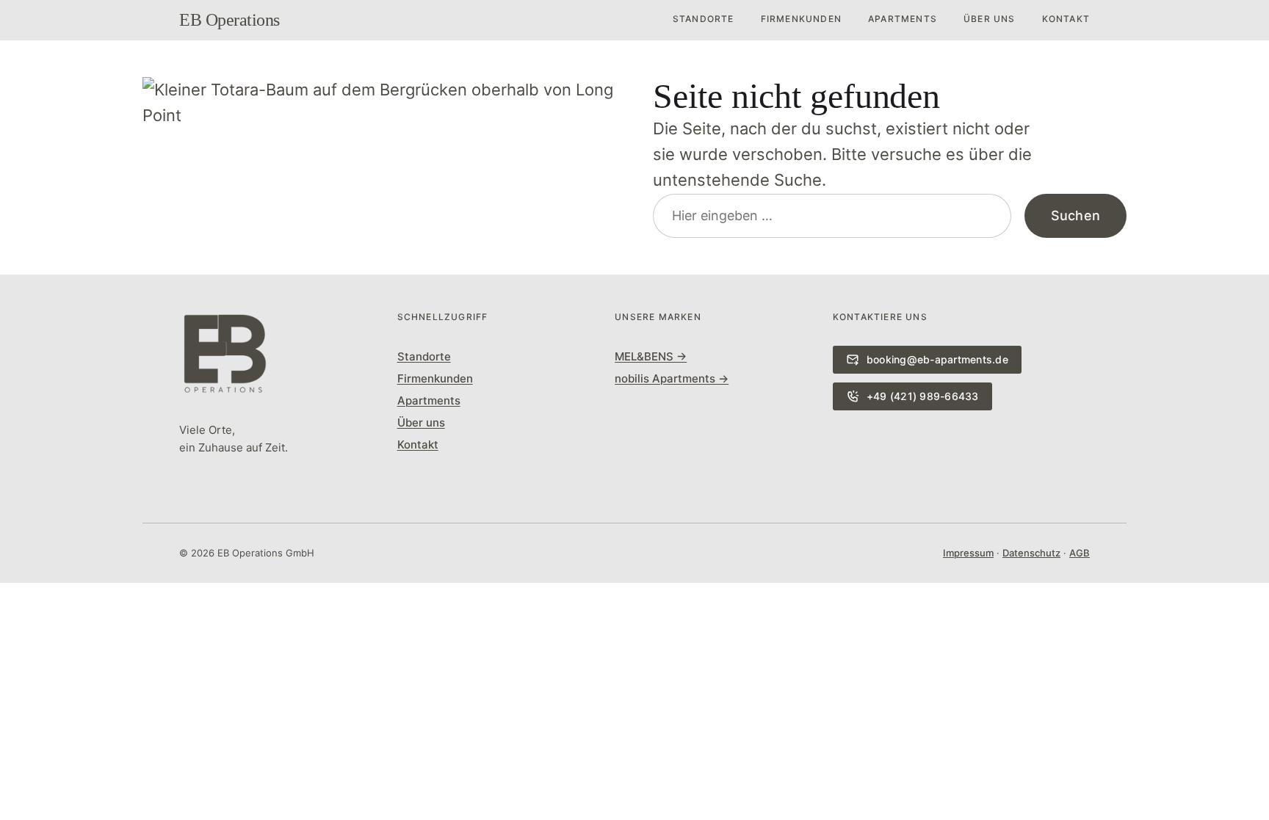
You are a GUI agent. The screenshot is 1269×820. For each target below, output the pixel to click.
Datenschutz (1031, 553)
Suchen (1076, 215)
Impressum (968, 553)
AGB (1079, 553)
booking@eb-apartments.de (937, 359)
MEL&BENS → (651, 356)
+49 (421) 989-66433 (923, 396)
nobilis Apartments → (671, 378)
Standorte (703, 18)
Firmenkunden (801, 18)
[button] (634, 596)
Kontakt (1066, 18)
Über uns (990, 18)
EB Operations (229, 20)
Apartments (902, 18)
